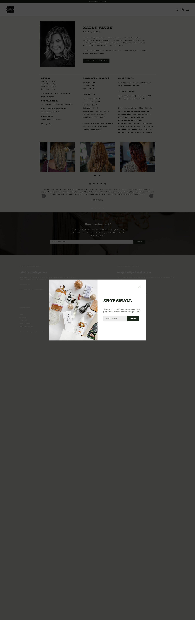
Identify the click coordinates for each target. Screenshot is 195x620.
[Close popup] (139, 287)
